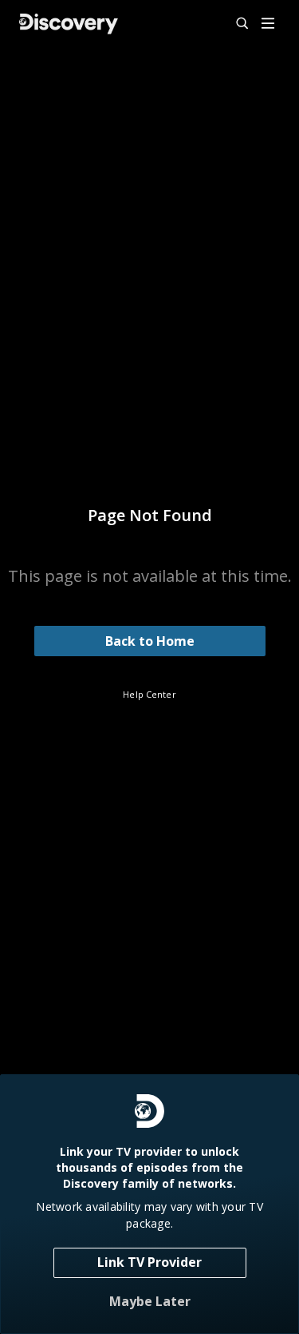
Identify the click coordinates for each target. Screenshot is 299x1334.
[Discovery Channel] (68, 24)
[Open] (268, 24)
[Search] (235, 24)
